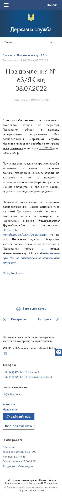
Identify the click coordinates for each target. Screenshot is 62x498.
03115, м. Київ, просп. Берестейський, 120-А (30, 348)
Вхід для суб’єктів (18, 426)
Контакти (9, 404)
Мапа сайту (10, 409)
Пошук (52, 5)
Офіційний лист (13, 273)
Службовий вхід (18, 416)
